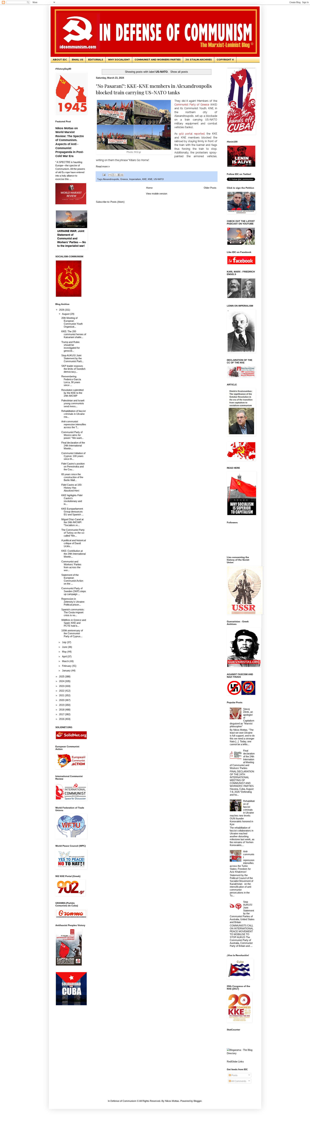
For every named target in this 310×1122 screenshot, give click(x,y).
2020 (62, 700)
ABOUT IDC (60, 59)
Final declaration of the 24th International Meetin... (73, 445)
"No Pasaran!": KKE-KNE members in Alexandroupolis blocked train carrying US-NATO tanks (154, 89)
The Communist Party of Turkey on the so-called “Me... (73, 532)
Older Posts (210, 187)
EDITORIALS (95, 59)
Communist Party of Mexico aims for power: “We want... (72, 435)
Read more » (103, 166)
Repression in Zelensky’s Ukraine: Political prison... (73, 601)
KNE (150, 179)
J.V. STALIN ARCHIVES (199, 59)
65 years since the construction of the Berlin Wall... (72, 477)
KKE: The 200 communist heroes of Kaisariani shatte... (73, 334)
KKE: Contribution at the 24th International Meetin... (73, 553)
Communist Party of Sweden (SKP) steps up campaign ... (73, 591)
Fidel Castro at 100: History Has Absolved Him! (71, 487)
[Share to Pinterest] (122, 175)
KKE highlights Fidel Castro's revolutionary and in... (71, 499)
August (66, 314)
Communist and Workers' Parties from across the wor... (71, 566)
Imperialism (135, 179)
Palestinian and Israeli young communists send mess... (72, 403)
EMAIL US (77, 59)
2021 (62, 695)
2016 (62, 719)
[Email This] (109, 175)
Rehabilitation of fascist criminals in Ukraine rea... (73, 414)
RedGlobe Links (235, 1061)
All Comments (238, 1081)
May (64, 651)
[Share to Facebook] (119, 175)
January (66, 670)
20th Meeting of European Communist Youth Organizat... (72, 322)
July (64, 642)
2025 (62, 676)
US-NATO (159, 179)
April (64, 656)
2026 (62, 309)
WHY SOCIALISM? (119, 59)
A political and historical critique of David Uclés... (73, 543)
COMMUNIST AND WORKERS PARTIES (158, 59)
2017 (62, 714)
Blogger (198, 1101)
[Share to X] (116, 175)
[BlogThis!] (112, 175)
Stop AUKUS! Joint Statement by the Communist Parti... (72, 358)
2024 (62, 681)
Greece (124, 179)
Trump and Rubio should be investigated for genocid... (70, 346)
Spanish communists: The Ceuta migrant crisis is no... (72, 612)
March (65, 661)
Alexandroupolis (111, 179)
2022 (62, 690)
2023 (62, 686)
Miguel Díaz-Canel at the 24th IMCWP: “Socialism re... (72, 522)
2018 (62, 709)
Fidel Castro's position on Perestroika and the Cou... (73, 466)
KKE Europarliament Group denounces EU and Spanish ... (72, 511)
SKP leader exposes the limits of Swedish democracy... (73, 369)
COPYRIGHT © (225, 59)
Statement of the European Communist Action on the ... (72, 579)
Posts (234, 1075)
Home (149, 187)
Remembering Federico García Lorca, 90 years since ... (71, 380)
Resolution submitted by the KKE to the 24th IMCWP (72, 393)
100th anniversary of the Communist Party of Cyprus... (72, 633)
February (67, 665)
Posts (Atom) (117, 201)
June (65, 647)
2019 (62, 705)
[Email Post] (104, 174)
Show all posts (179, 71)
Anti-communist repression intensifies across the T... (73, 424)
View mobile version (156, 193)
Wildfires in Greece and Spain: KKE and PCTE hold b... (73, 623)
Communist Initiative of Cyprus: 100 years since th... (73, 456)
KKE (144, 179)
